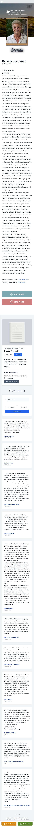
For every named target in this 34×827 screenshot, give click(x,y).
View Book (9, 355)
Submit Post (17, 411)
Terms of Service (22, 819)
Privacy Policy (12, 819)
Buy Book (18, 355)
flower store (21, 282)
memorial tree (23, 279)
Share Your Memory (11, 382)
